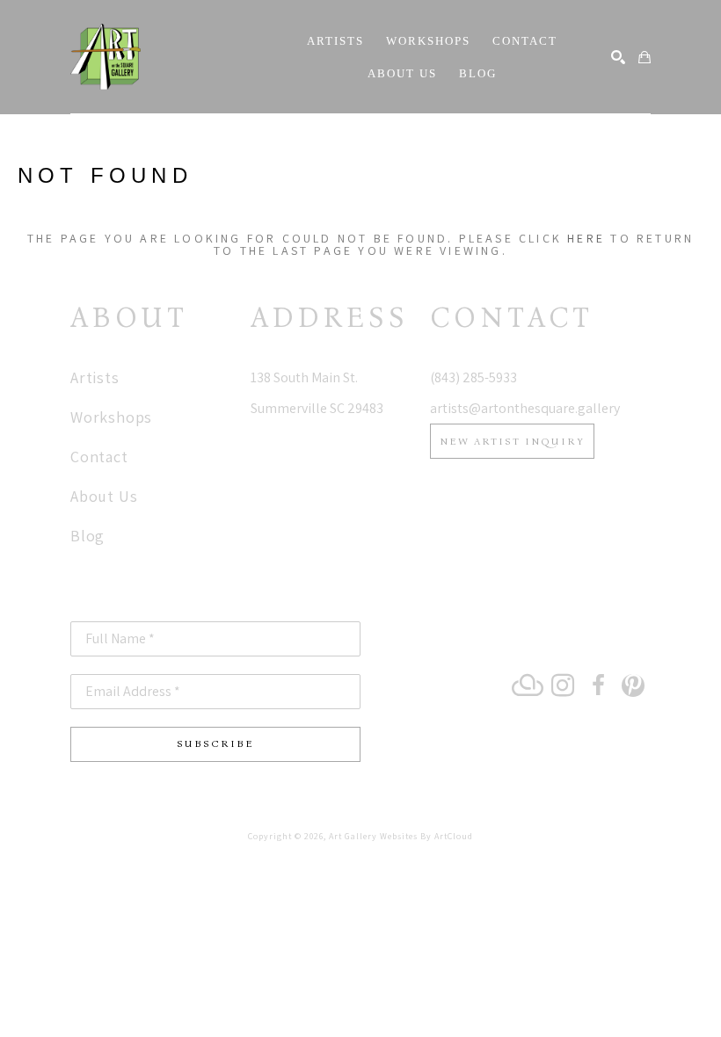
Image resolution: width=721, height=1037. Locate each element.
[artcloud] (527, 685)
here (586, 238)
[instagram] (562, 685)
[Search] (618, 57)
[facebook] (597, 685)
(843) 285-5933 (473, 377)
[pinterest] (633, 685)
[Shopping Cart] (644, 57)
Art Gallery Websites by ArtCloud (401, 836)
